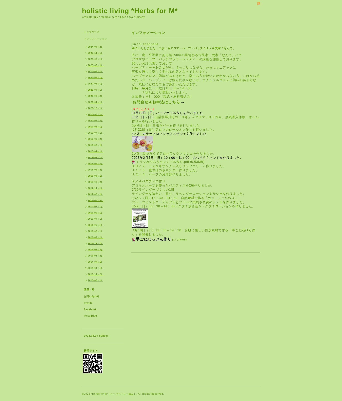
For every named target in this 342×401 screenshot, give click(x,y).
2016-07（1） (95, 219)
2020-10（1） (95, 108)
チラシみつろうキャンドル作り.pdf (162, 162)
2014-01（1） (95, 268)
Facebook (90, 309)
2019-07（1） (95, 133)
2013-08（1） (95, 280)
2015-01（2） (95, 256)
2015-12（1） (95, 243)
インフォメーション (95, 38)
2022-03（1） (95, 83)
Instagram (90, 315)
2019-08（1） (95, 126)
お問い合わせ (91, 296)
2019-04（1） (95, 151)
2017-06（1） (95, 194)
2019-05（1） (95, 145)
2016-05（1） (95, 225)
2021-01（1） (95, 102)
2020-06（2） (95, 114)
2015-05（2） (95, 249)
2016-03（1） (95, 231)
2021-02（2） (95, 96)
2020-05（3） (95, 120)
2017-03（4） (95, 200)
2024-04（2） (95, 47)
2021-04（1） (95, 90)
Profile (88, 303)
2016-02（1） (95, 237)
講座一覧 (89, 289)
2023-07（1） (95, 59)
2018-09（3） (95, 163)
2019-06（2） (95, 139)
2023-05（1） (95, 65)
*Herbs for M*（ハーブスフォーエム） (113, 393)
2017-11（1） (95, 188)
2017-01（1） (95, 206)
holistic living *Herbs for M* (130, 10)
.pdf (156, 239)
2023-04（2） (95, 71)
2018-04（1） (95, 176)
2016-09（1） (95, 213)
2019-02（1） (95, 157)
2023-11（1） (95, 53)
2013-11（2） (95, 274)
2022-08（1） (95, 77)
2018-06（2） (95, 169)
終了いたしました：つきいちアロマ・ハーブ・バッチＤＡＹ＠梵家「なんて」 (184, 48)
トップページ (91, 32)
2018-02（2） (95, 182)
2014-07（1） (95, 262)
